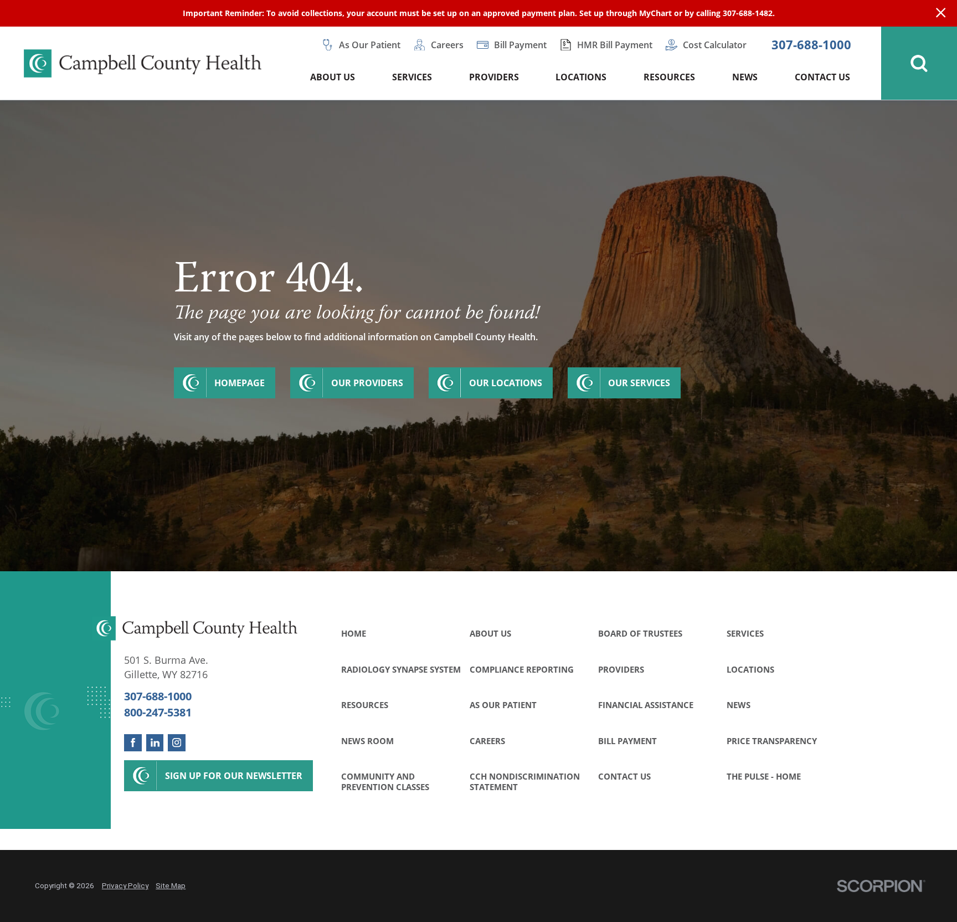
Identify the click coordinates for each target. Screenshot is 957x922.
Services (745, 633)
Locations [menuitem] (580, 77)
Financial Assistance (645, 705)
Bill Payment (627, 741)
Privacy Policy (125, 886)
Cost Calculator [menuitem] (715, 45)
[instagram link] (177, 743)
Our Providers (367, 383)
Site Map (171, 886)
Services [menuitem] (412, 77)
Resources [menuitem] (669, 77)
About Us (490, 633)
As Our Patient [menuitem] (369, 45)
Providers (621, 669)
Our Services (639, 383)
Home (353, 633)
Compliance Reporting (522, 669)
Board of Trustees (640, 633)
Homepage (239, 383)
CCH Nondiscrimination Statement (525, 781)
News (738, 705)
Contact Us (624, 776)
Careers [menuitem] (447, 45)
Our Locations (505, 383)
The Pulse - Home (764, 776)
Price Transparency (772, 741)
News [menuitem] (745, 77)
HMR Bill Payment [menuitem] (614, 45)
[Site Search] (919, 63)
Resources (364, 705)
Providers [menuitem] (494, 77)
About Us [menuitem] (332, 77)
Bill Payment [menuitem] (520, 45)
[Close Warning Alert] (940, 13)
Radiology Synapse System (401, 669)
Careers (487, 741)
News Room (367, 741)
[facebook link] (133, 743)
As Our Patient (503, 705)
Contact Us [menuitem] (822, 77)
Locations (750, 669)
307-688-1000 (811, 45)
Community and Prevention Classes (385, 781)
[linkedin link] (155, 743)
